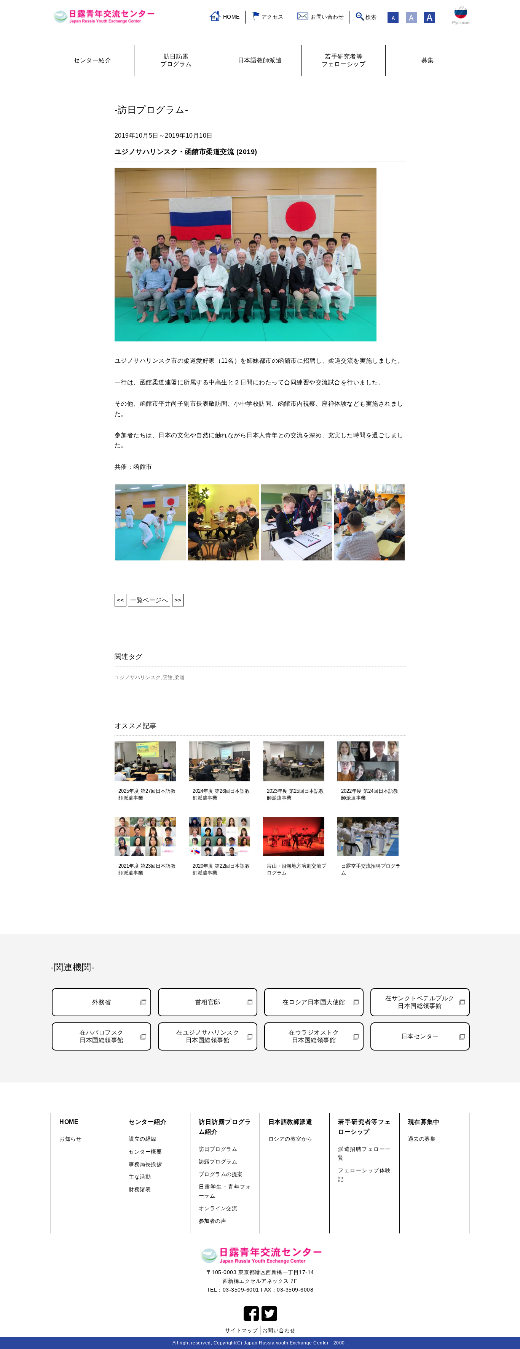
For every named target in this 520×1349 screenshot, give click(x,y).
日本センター (420, 1036)
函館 (168, 677)
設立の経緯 (142, 1139)
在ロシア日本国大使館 (313, 1002)
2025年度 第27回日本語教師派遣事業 (146, 794)
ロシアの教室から (290, 1139)
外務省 (101, 1002)
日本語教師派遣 (290, 1122)
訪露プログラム (218, 1162)
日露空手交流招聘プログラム (370, 869)
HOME (231, 17)
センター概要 (145, 1152)
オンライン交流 (218, 1208)
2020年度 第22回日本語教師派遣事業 (221, 869)
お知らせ (70, 1139)
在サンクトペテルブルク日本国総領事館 (420, 1002)
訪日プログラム (218, 1149)
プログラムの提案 (221, 1174)
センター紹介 (147, 1122)
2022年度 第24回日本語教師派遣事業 (369, 794)
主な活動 (140, 1177)
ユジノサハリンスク (138, 677)
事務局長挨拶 (145, 1164)
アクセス (273, 17)
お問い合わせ (327, 17)
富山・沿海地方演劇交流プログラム (296, 869)
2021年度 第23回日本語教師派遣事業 (146, 869)
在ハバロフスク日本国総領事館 (102, 1036)
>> (178, 600)
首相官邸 (207, 1002)
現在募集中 (424, 1122)
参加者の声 (213, 1221)
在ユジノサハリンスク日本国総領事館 (207, 1036)
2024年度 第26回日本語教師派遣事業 (221, 794)
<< (120, 600)
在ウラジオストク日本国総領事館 (314, 1036)
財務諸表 (140, 1189)
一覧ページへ (149, 600)
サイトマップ (241, 1330)
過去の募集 (422, 1139)
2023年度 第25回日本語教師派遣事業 (295, 794)
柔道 (179, 677)
